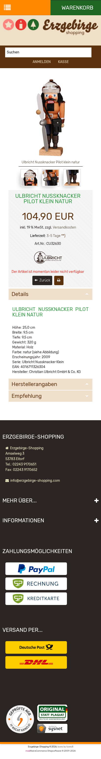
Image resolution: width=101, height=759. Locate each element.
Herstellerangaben (34, 384)
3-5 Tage (54, 236)
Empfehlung (27, 396)
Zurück (44, 280)
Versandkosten (64, 227)
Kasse (63, 62)
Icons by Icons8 (65, 746)
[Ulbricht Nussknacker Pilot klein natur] (29, 177)
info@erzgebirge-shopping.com (35, 481)
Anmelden (42, 62)
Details (20, 294)
